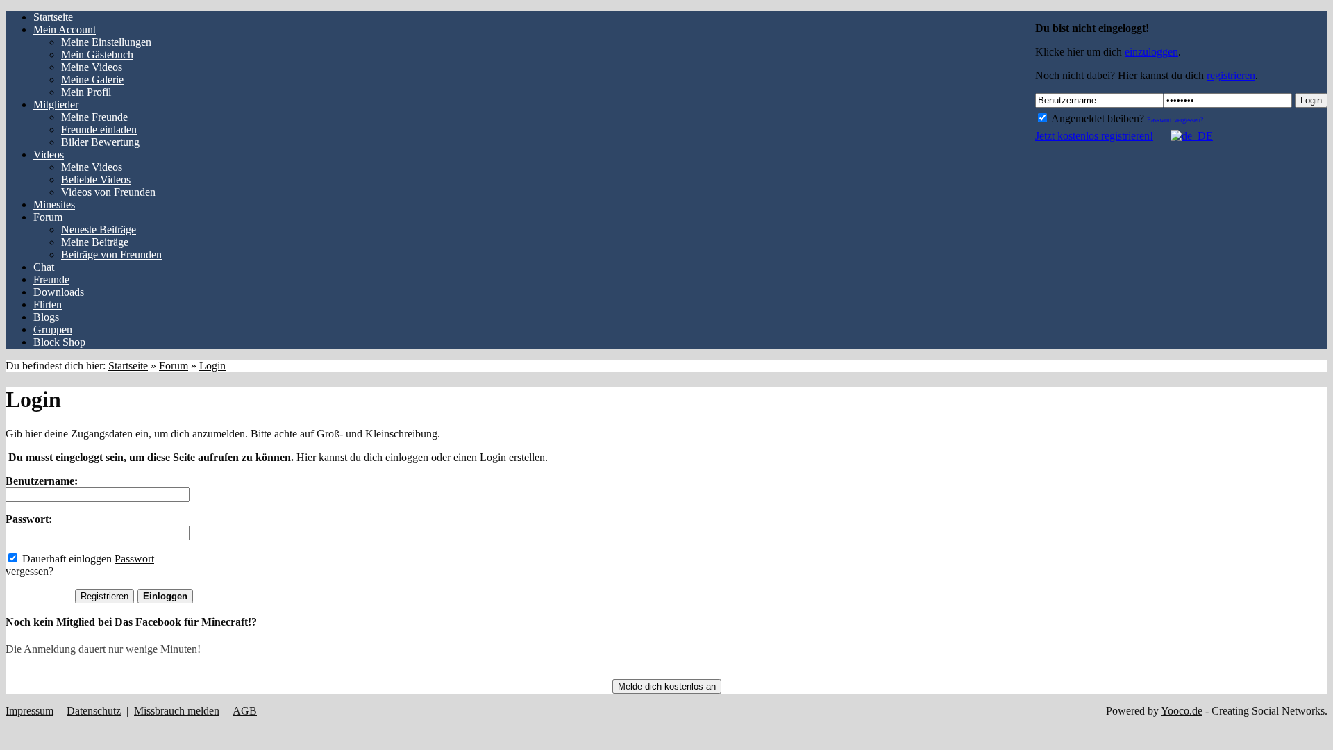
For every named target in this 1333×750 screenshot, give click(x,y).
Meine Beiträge (94, 242)
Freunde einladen (99, 129)
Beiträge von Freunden (111, 254)
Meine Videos (91, 67)
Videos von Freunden (108, 192)
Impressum (29, 711)
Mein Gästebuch (97, 54)
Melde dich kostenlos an (667, 686)
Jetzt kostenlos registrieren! (1094, 136)
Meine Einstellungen (106, 42)
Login (1311, 100)
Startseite (128, 366)
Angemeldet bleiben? (1096, 118)
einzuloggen (1151, 52)
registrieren (1231, 75)
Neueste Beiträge (98, 229)
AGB (245, 711)
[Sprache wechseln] (1184, 136)
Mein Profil (86, 92)
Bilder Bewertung (100, 142)
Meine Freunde (94, 117)
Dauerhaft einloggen (65, 559)
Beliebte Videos (96, 179)
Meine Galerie (92, 79)
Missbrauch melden (176, 711)
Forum (173, 366)
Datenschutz (94, 711)
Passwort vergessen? (1175, 120)
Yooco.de (1181, 711)
